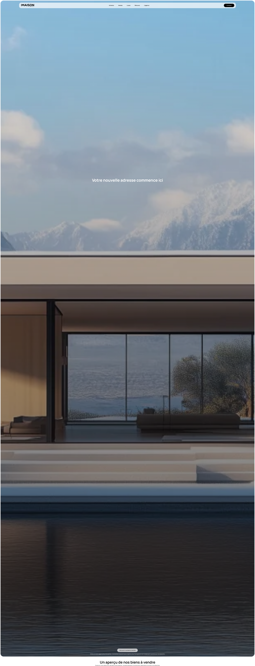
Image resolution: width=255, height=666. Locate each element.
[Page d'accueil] (27, 5)
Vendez (120, 5)
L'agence (146, 5)
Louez (128, 5)
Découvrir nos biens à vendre (127, 650)
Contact (229, 5)
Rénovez (137, 5)
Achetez (111, 5)
